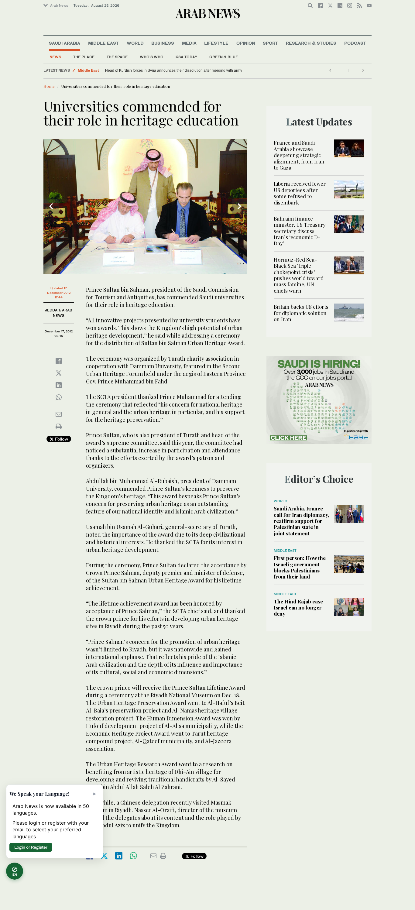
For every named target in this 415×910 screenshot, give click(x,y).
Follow (61, 438)
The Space (117, 57)
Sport (270, 43)
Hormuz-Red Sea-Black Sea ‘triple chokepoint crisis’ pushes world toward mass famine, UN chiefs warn (299, 275)
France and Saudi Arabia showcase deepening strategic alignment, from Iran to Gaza (299, 155)
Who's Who (151, 57)
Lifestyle (216, 43)
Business (162, 43)
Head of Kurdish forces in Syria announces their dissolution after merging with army (173, 70)
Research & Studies (311, 43)
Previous (51, 206)
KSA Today (186, 57)
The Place (83, 57)
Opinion (245, 43)
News (55, 57)
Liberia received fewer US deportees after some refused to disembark (300, 192)
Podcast (355, 43)
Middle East (103, 43)
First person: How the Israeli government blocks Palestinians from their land (300, 567)
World (135, 43)
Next (239, 206)
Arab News (59, 5)
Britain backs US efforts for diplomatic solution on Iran (301, 312)
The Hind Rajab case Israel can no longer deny (298, 607)
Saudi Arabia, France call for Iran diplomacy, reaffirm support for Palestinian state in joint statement (301, 521)
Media (189, 43)
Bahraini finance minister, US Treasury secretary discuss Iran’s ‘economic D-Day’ (300, 231)
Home (49, 86)
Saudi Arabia (64, 43)
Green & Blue (223, 57)
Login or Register (30, 847)
